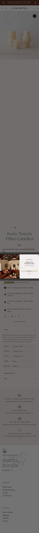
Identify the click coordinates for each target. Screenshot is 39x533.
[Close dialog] (38, 255)
